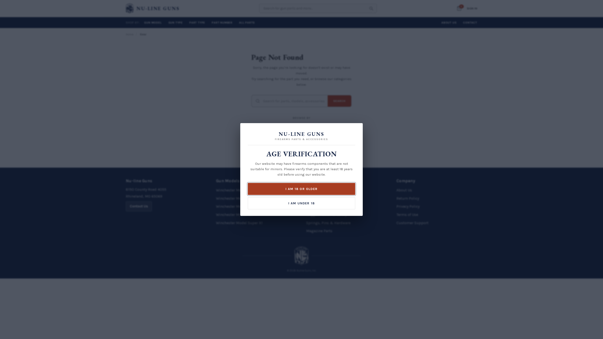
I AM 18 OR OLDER (301, 189)
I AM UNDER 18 (301, 203)
